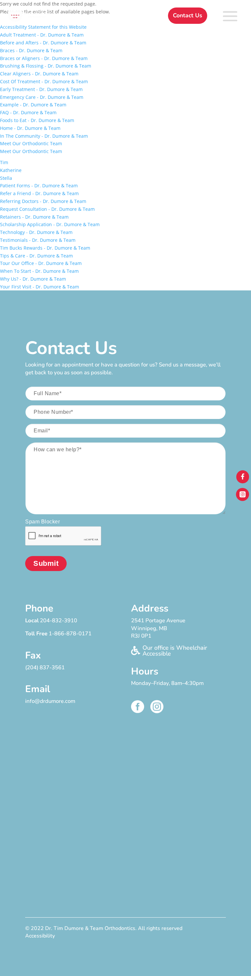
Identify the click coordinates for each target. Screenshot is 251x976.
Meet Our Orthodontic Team (31, 143)
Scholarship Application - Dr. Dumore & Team (50, 224)
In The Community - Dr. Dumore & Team (44, 136)
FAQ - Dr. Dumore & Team (28, 112)
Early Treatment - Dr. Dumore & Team (41, 89)
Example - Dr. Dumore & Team (33, 104)
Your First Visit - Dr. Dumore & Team (39, 287)
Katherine (11, 170)
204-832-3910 (58, 620)
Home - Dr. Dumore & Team (30, 128)
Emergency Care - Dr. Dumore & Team (41, 97)
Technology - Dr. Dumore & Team (36, 232)
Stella (6, 178)
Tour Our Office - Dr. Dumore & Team (41, 263)
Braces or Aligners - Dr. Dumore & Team (44, 58)
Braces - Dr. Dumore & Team (31, 50)
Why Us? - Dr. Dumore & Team (33, 279)
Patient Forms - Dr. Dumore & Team (39, 185)
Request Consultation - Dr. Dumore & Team (47, 209)
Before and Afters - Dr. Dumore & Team (43, 42)
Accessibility (40, 935)
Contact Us (187, 15)
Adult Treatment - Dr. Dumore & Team (42, 35)
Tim (4, 162)
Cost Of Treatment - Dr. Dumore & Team (44, 81)
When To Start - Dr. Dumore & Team (39, 271)
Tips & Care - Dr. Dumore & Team (36, 256)
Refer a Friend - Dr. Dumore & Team (39, 193)
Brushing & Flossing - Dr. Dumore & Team (45, 66)
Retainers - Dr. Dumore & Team (34, 217)
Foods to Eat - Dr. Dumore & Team (37, 120)
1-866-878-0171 (70, 633)
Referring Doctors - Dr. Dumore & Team (43, 201)
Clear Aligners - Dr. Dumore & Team (39, 73)
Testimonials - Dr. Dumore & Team (37, 240)
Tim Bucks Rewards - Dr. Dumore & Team (45, 248)
